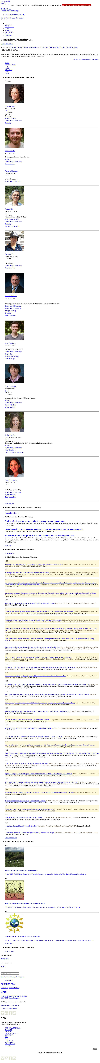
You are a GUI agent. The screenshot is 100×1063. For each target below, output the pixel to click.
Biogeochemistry (10, 268)
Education (8, 36)
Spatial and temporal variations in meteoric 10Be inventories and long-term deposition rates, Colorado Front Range (40, 703)
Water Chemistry (10, 315)
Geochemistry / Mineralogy (13, 120)
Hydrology (8, 123)
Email (6, 110)
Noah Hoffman (10, 343)
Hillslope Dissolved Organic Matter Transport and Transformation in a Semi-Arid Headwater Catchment (37, 711)
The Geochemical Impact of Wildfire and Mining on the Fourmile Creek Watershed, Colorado (34, 736)
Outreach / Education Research (14, 452)
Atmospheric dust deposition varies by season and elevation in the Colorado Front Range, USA (34, 564)
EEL (6, 1037)
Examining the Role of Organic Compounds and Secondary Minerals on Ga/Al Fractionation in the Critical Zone (39, 611)
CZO (8, 984)
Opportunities (20, 18)
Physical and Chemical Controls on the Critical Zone (21, 826)
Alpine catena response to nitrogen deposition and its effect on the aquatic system (29, 603)
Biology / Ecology (10, 118)
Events (12, 18)
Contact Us (4, 988)
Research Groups (10, 64)
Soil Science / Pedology (12, 226)
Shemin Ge (9, 209)
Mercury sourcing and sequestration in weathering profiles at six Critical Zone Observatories (33, 620)
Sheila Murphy (10, 435)
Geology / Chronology (12, 219)
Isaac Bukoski (10, 151)
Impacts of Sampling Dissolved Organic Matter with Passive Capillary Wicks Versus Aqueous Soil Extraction (38, 774)
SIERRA (7, 1045)
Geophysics (8, 354)
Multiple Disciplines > (11, 513)
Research (8, 25)
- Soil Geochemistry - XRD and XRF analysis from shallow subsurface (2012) (44, 529)
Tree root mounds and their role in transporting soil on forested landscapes (27, 720)
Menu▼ (3, 3)
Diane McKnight (11, 386)
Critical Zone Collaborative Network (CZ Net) (76, 5)
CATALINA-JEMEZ (11, 1033)
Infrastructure (9, 27)
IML (6, 1038)
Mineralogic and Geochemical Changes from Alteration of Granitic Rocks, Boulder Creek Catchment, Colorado (39, 792)
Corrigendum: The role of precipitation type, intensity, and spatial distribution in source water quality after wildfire (40, 667)
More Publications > (11, 838)
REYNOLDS (9, 1042)
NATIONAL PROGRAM (13, 1028)
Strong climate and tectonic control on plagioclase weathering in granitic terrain (29, 809)
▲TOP (3, 966)
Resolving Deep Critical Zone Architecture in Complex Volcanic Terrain (27, 573)
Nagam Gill (9, 254)
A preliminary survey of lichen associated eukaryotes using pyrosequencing (28, 728)
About (3, 18)
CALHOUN (9, 1031)
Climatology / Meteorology (13, 306)
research (5, 959)
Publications (9, 32)
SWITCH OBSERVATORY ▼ (14, 14)
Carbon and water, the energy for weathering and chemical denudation (26, 763)
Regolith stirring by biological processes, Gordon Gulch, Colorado (25, 801)
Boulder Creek (9, 10)
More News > (9, 943)
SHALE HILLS (10, 1044)
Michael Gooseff (11, 296)
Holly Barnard (10, 106)
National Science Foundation (10, 1005)
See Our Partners (14, 988)
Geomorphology (10, 164)
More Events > (9, 951)
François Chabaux (11, 171)
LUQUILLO (9, 1040)
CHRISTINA (9, 1035)
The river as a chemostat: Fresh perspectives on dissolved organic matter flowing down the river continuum (38, 657)
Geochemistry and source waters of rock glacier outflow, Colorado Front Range (29, 832)
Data (7, 28)
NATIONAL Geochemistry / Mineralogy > (86, 59)
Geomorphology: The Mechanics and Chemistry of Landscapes (24, 817)
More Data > (9, 545)
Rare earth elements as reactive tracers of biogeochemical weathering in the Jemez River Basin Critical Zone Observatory (42, 782)
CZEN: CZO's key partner (9, 1008)
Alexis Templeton (11, 480)
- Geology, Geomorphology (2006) (34, 521)
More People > (9, 503)
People (7, 34)
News (7, 18)
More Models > (9, 553)
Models (7, 30)
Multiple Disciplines (7, 44)
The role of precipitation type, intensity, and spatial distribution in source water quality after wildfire (35, 676)
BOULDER (8, 1030)
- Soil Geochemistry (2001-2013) (39, 536)
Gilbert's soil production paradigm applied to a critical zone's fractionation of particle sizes (32, 647)
